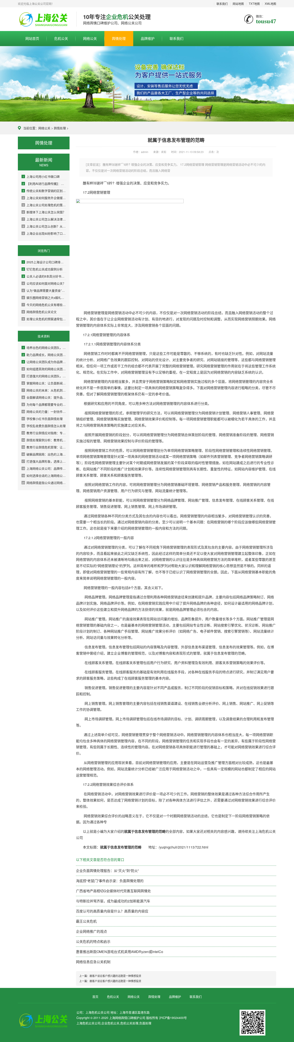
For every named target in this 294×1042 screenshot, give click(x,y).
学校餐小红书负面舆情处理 (42, 418)
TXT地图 (254, 4)
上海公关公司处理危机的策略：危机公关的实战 (44, 205)
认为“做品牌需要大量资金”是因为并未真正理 (44, 290)
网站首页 (32, 38)
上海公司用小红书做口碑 (41, 176)
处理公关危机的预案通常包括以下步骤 (44, 319)
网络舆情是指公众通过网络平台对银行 (44, 482)
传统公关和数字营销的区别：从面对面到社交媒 (44, 191)
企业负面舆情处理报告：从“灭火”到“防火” (107, 870)
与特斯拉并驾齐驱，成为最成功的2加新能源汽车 (113, 900)
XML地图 (270, 4)
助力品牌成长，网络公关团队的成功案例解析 (44, 355)
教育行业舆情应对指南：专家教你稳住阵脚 (44, 433)
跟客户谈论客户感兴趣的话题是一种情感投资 (115, 976)
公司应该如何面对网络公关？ (44, 283)
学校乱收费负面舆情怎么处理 (44, 426)
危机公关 (61, 38)
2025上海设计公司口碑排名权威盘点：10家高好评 (44, 262)
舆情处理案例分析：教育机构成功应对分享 (44, 440)
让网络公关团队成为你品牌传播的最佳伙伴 (44, 362)
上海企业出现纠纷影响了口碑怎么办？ (44, 233)
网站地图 (238, 4)
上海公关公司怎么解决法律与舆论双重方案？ (44, 219)
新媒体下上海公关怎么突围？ (44, 212)
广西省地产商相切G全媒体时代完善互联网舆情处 (113, 890)
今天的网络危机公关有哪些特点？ (44, 305)
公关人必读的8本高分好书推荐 (44, 276)
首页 (95, 996)
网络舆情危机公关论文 (40, 312)
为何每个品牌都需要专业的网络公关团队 (44, 404)
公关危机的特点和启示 (93, 941)
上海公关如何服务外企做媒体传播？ (44, 198)
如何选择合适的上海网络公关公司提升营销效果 (44, 475)
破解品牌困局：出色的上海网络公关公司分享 (44, 454)
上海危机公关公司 (44, 19)
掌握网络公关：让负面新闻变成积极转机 (44, 383)
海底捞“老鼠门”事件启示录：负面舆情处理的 (110, 880)
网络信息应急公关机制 (93, 961)
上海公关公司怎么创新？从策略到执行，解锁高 (44, 226)
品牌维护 (148, 38)
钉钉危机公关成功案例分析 (43, 269)
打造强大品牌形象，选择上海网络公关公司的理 (44, 461)
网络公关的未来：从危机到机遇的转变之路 (44, 390)
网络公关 (90, 38)
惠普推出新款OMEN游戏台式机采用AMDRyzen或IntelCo (119, 951)
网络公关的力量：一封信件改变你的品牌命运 (44, 411)
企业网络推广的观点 (91, 931)
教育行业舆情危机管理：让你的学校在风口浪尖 (44, 447)
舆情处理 (119, 38)
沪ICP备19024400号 (173, 1017)
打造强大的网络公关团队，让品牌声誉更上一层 (44, 376)
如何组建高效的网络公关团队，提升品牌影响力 (44, 369)
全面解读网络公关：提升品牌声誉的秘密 (44, 397)
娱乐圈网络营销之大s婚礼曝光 (44, 297)
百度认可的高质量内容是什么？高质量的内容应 (112, 911)
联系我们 (222, 4)
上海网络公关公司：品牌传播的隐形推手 (44, 468)
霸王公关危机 (86, 921)
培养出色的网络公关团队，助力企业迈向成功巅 (44, 347)
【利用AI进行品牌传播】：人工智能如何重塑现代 (44, 183)
